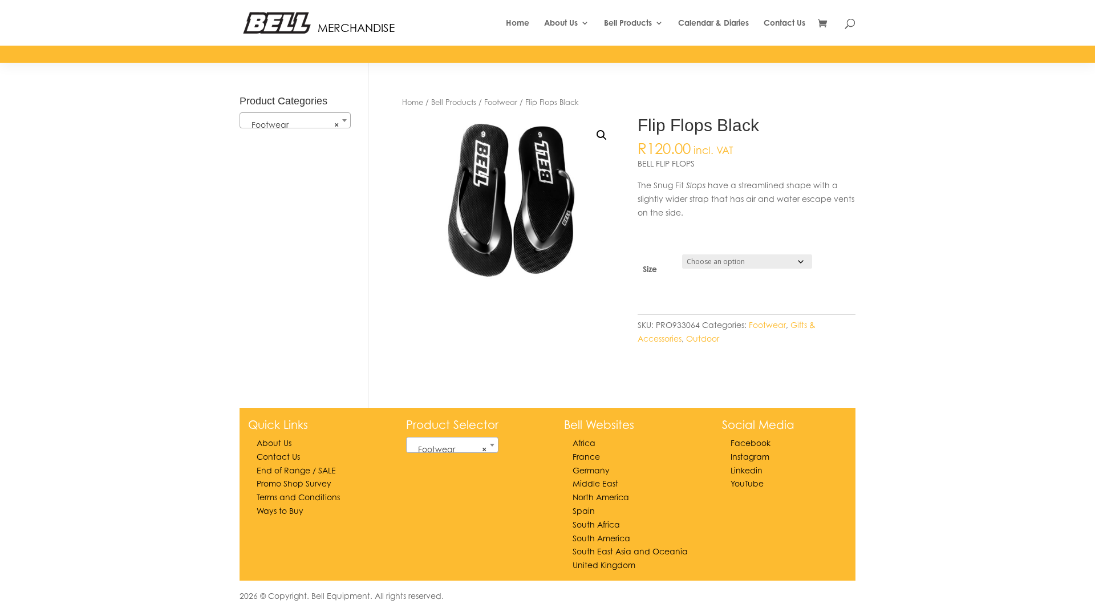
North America (601, 497)
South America (601, 538)
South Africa (596, 524)
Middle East (595, 483)
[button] (601, 135)
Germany (591, 470)
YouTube (747, 483)
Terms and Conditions (298, 497)
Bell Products (628, 23)
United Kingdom (604, 565)
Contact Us (784, 23)
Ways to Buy (280, 511)
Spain (584, 511)
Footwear (500, 102)
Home (517, 23)
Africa (584, 443)
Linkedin (747, 470)
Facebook (750, 443)
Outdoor (702, 338)
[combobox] (295, 120)
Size (650, 269)
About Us (561, 23)
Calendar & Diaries (713, 23)
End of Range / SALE (296, 470)
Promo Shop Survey (294, 483)
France (586, 456)
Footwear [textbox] (292, 124)
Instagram (750, 456)
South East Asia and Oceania (630, 551)
